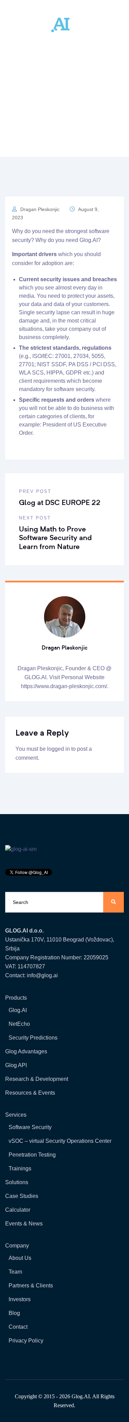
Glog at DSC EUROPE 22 (59, 502)
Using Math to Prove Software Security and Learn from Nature (55, 537)
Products (16, 998)
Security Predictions (33, 1038)
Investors (20, 1299)
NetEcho (19, 1024)
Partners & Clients (31, 1285)
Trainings (20, 1168)
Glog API (16, 1065)
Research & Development (36, 1079)
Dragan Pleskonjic (40, 209)
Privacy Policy (26, 1341)
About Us (20, 1258)
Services (15, 1115)
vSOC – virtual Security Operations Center (60, 1141)
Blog (14, 1313)
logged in (58, 749)
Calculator (17, 1210)
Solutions (16, 1182)
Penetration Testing (32, 1155)
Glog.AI (88, 240)
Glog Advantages (26, 1051)
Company (17, 1246)
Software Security (30, 1127)
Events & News (24, 1223)
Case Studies (21, 1196)
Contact (18, 1327)
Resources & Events (30, 1093)
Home (23, 110)
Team (15, 1272)
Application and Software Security (76, 110)
